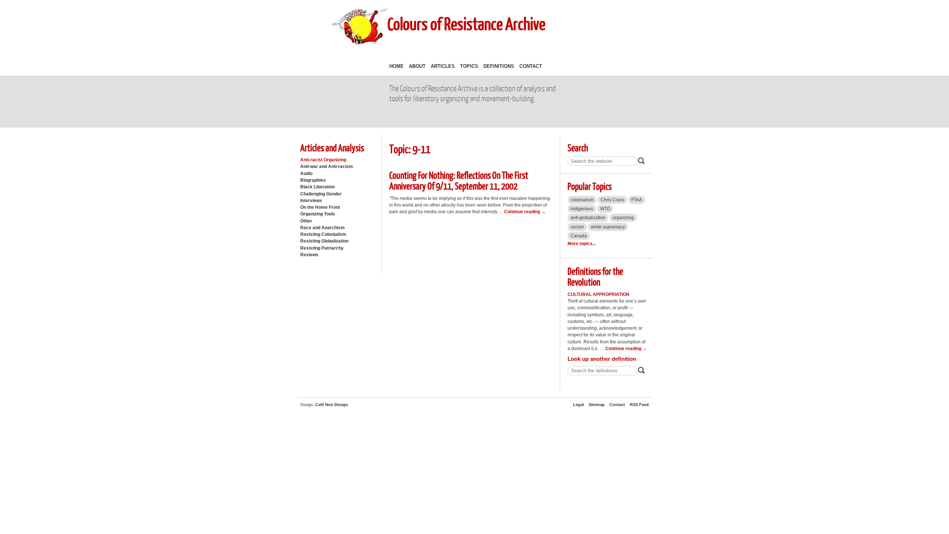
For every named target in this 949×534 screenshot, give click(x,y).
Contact (530, 66)
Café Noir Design (331, 404)
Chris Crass (612, 199)
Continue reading (525, 211)
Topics (469, 66)
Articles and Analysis (332, 147)
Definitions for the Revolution (595, 276)
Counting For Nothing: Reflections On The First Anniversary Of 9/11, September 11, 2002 (458, 180)
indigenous (582, 208)
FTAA (636, 199)
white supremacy (608, 227)
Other (306, 221)
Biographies (313, 180)
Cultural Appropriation (598, 294)
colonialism (582, 199)
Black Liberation (317, 186)
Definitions (498, 66)
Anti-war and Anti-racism (326, 166)
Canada (579, 235)
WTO (605, 208)
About (417, 66)
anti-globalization (588, 217)
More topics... (582, 243)
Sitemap (597, 404)
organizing (623, 217)
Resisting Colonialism (323, 234)
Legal (578, 404)
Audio (306, 173)
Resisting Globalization (324, 241)
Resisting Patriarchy (322, 248)
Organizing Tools (317, 214)
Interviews (311, 200)
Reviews (309, 254)
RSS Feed (639, 404)
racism (577, 227)
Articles (443, 66)
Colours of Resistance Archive (466, 23)
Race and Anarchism (322, 227)
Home (396, 66)
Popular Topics (590, 186)
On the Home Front (320, 207)
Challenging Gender (321, 194)
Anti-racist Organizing (323, 159)
